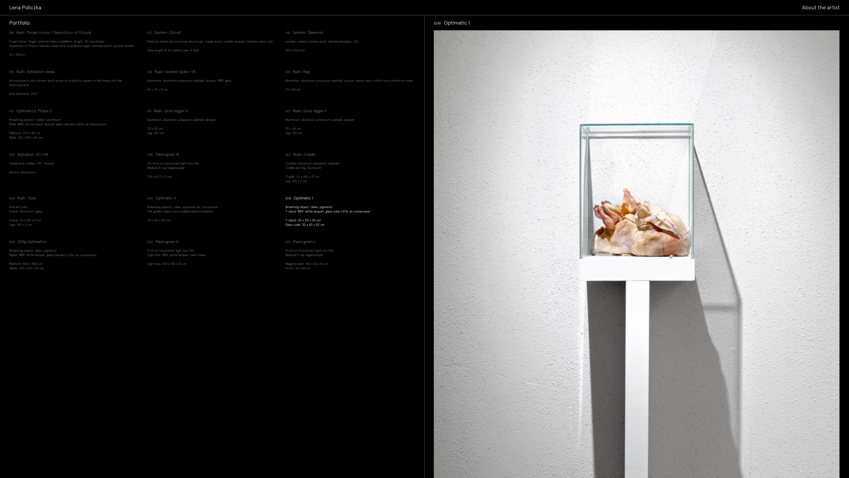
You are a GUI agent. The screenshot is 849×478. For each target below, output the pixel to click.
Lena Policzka (25, 7)
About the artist (821, 7)
